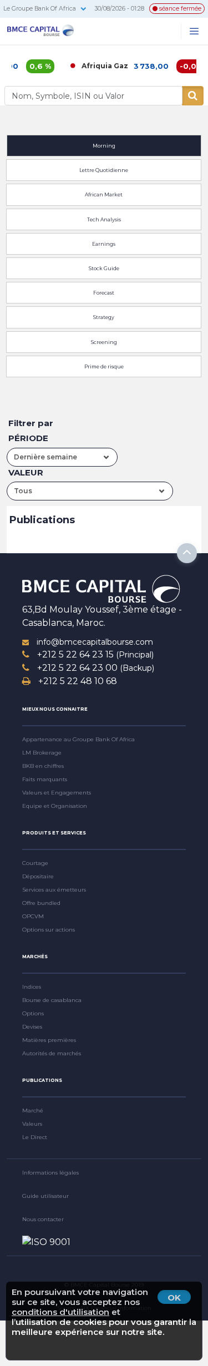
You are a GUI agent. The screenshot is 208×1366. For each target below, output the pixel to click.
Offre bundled (41, 903)
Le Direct (34, 1137)
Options (33, 1013)
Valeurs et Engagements (56, 792)
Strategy (103, 317)
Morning (104, 146)
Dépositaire (38, 876)
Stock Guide (104, 268)
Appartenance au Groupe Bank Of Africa (78, 739)
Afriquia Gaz (96, 66)
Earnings (103, 244)
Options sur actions (48, 929)
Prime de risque (104, 366)
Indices (31, 986)
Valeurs (32, 1123)
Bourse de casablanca (52, 1000)
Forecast (103, 293)
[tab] (104, 144)
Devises (32, 1026)
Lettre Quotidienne (103, 170)
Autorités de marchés (51, 1053)
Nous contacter (43, 1219)
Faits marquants (44, 779)
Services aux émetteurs (54, 889)
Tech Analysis (104, 219)
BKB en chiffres (43, 766)
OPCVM (33, 916)
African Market (104, 194)
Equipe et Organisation (54, 806)
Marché (32, 1110)
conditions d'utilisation (60, 1312)
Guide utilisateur (45, 1196)
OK (174, 1297)
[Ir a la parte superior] (187, 553)
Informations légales (50, 1172)
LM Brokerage (42, 752)
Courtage (35, 863)
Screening (104, 342)
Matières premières (49, 1040)
